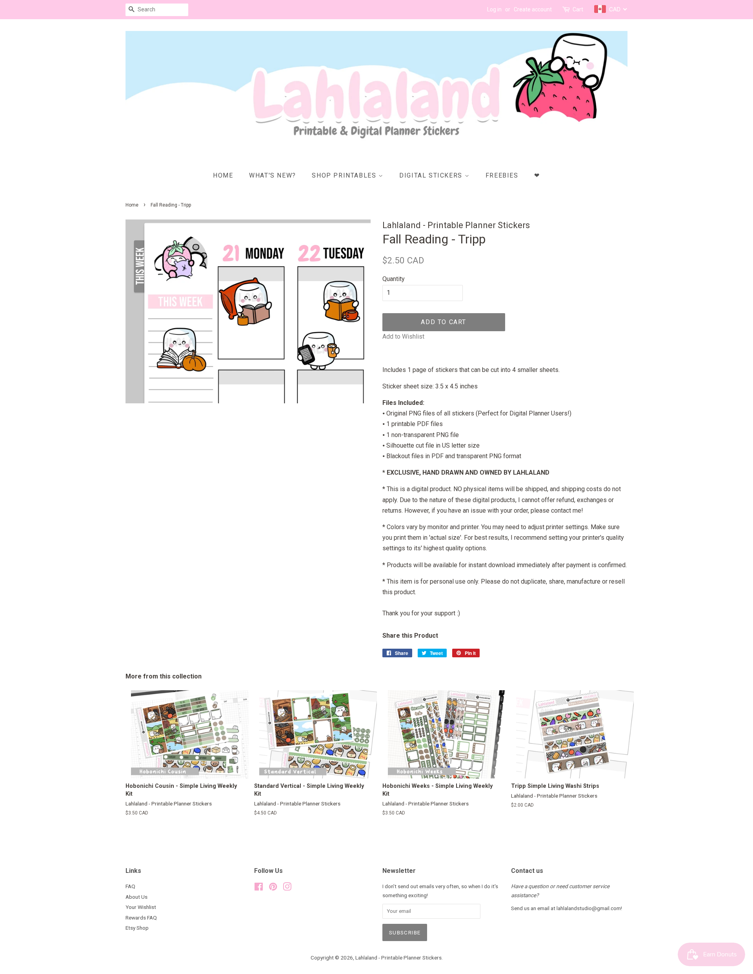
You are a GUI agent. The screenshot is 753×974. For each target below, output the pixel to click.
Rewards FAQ (141, 917)
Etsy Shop (137, 928)
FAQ (130, 886)
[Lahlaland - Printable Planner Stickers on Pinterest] (273, 888)
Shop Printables (345, 175)
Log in (494, 9)
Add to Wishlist (403, 336)
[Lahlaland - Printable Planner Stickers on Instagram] (287, 888)
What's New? (272, 175)
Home (223, 175)
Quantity (393, 279)
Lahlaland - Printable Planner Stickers (398, 957)
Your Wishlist (141, 907)
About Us (136, 897)
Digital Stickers (431, 175)
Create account (533, 9)
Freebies (502, 175)
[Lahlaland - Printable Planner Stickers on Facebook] (258, 888)
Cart (578, 9)
